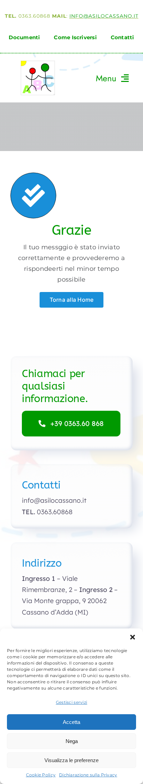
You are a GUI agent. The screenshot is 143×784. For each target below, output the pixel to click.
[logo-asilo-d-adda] (37, 63)
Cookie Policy (41, 774)
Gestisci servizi (71, 702)
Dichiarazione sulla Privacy (88, 774)
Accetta (71, 722)
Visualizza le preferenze (71, 760)
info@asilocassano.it (103, 16)
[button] (132, 637)
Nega (72, 741)
